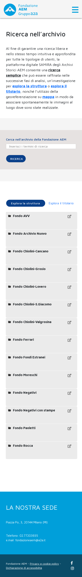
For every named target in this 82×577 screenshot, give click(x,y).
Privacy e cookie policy (44, 563)
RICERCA (16, 158)
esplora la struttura (29, 86)
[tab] (25, 203)
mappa (48, 97)
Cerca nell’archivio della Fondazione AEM (36, 139)
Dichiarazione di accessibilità (24, 567)
